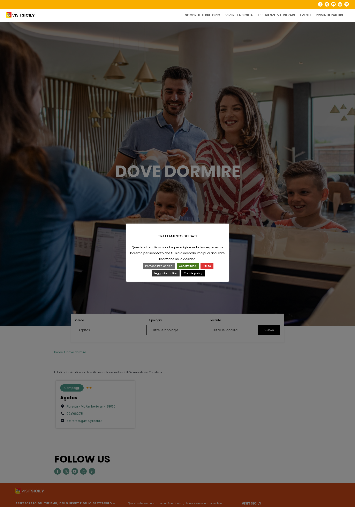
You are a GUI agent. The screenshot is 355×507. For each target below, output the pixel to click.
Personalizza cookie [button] (158, 266)
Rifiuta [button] (207, 266)
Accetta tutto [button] (187, 266)
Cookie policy (193, 273)
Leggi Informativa (165, 273)
